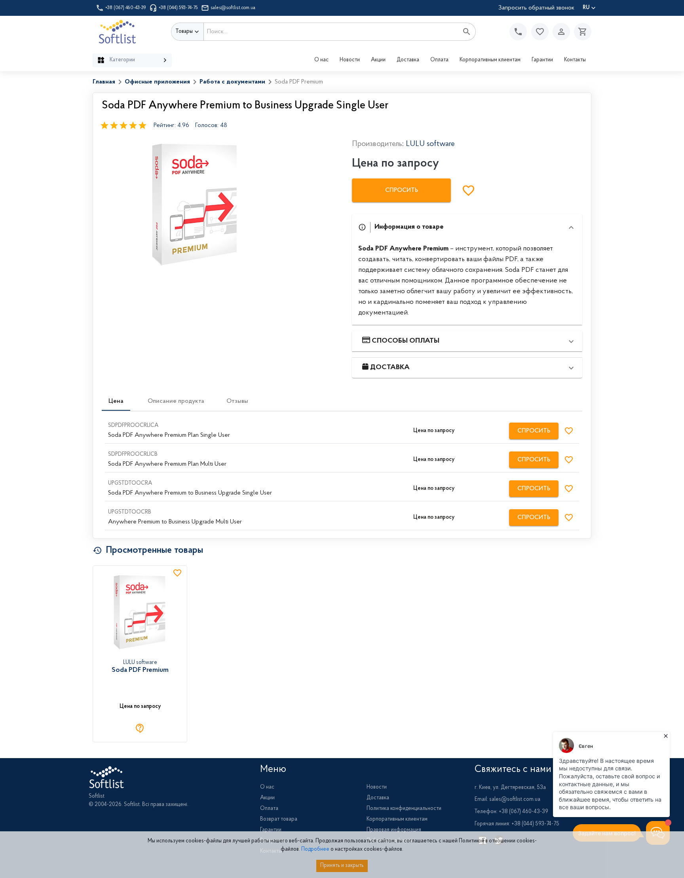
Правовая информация (394, 830)
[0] (580, 31)
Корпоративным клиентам (490, 60)
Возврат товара (278, 819)
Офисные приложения (157, 82)
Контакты (575, 60)
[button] (540, 31)
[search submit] (466, 31)
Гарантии (542, 60)
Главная (104, 82)
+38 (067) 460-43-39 (125, 8)
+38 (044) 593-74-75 (178, 8)
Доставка (408, 60)
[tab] (116, 401)
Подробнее (315, 849)
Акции (378, 60)
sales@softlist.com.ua (233, 8)
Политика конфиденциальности (404, 809)
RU (586, 8)
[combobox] (331, 31)
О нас (321, 60)
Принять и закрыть (342, 866)
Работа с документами (232, 82)
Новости (350, 60)
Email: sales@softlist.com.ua (507, 799)
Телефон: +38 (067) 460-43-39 (511, 812)
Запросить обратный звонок (536, 8)
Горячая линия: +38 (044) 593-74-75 (517, 824)
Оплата (439, 60)
